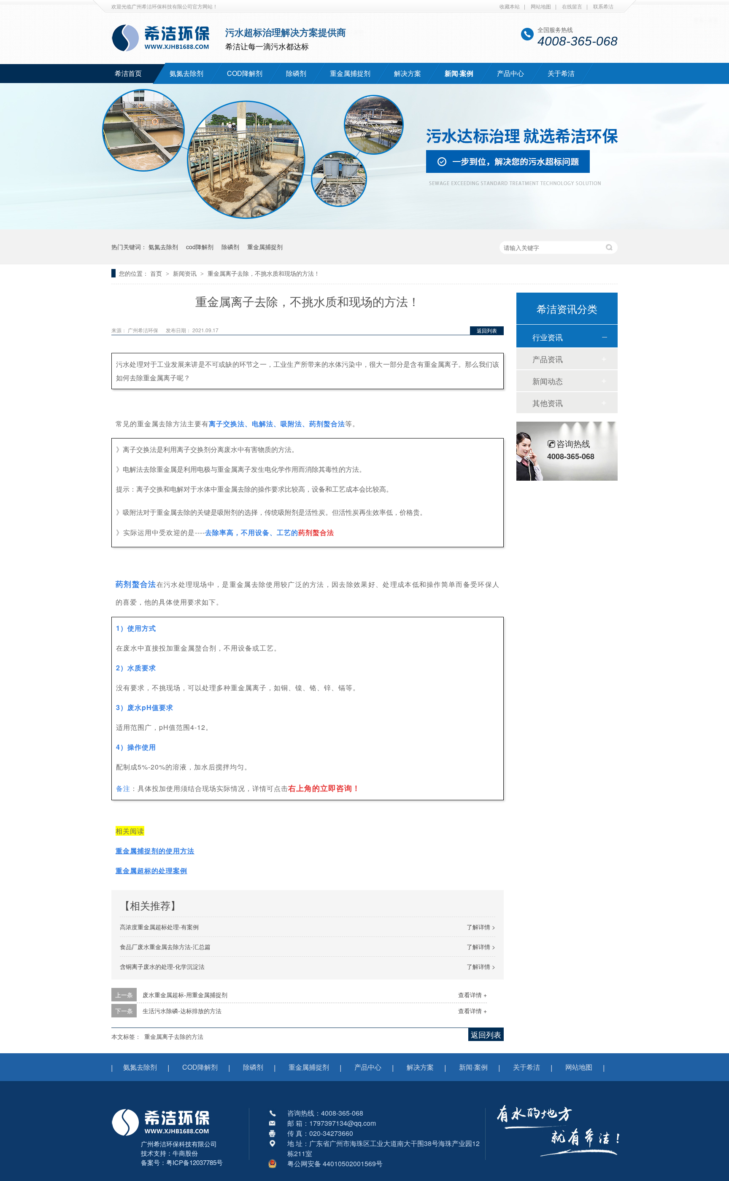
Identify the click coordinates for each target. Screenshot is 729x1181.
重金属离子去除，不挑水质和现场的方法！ (264, 273)
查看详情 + (472, 994)
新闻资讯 (185, 273)
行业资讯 (547, 336)
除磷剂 (296, 73)
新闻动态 (547, 380)
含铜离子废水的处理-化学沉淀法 (162, 966)
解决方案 (407, 73)
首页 (157, 273)
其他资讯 (547, 402)
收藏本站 (510, 6)
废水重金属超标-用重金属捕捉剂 (185, 994)
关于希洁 (561, 73)
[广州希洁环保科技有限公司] (165, 1137)
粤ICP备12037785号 (194, 1162)
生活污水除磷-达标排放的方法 (182, 1010)
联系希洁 (603, 6)
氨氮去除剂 (186, 73)
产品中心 (510, 73)
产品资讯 (547, 358)
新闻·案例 (459, 73)
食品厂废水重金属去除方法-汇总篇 (165, 946)
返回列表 (487, 330)
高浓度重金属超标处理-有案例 (159, 927)
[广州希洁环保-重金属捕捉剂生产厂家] (558, 1162)
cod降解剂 (199, 246)
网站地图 (541, 6)
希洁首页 (128, 73)
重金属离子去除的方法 (173, 1036)
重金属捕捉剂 (350, 73)
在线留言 (572, 6)
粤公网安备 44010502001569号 (335, 1163)
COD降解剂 (244, 73)
